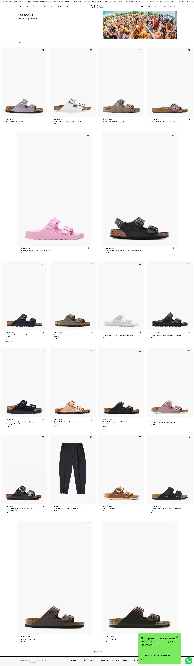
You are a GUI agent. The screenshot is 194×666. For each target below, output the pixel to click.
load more (96, 652)
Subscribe (145, 659)
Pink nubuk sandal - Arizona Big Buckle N (164, 422)
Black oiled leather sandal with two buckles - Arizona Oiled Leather (116, 423)
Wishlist (157, 6)
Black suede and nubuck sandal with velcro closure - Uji (166, 509)
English (74, 660)
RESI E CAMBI (104, 660)
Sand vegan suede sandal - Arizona (114, 121)
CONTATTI (93, 660)
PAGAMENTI (115, 660)
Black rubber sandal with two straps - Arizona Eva (166, 335)
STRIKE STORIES (63, 6)
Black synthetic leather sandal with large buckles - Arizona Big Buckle (21, 509)
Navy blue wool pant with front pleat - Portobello (68, 508)
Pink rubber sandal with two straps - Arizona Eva (36, 251)
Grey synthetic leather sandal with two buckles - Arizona (68, 336)
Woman (20, 6)
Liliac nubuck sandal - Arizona (15, 121)
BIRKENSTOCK (10, 119)
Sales (34, 6)
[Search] (177, 637)
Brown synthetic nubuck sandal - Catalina (164, 121)
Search (51, 6)
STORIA (84, 660)
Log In (166, 6)
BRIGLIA (56, 506)
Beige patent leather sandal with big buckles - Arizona (68, 423)
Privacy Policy (165, 655)
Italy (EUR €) (145, 6)
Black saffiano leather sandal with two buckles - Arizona (20, 336)
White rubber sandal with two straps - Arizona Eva (118, 335)
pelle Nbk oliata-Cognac (110, 508)
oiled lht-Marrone (111, 639)
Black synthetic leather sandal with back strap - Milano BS (123, 251)
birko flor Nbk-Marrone (28, 639)
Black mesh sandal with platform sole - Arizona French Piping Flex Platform (20, 423)
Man (27, 6)
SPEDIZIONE (126, 660)
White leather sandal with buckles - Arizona (67, 121)
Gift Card (43, 6)
